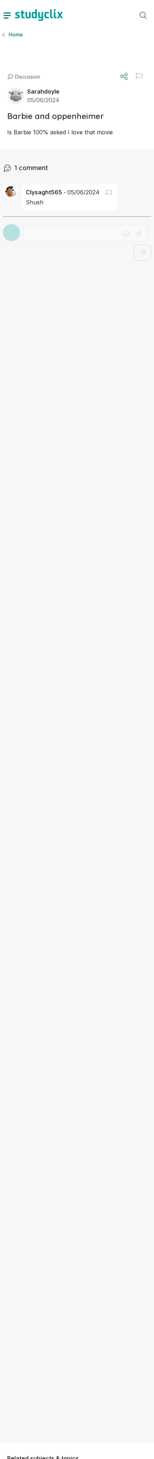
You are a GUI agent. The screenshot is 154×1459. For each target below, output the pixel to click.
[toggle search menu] (143, 15)
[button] (139, 76)
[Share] (124, 76)
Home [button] (16, 34)
